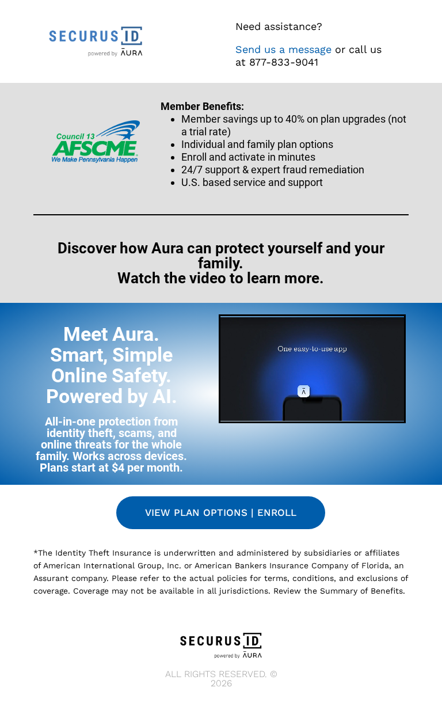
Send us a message (283, 49)
